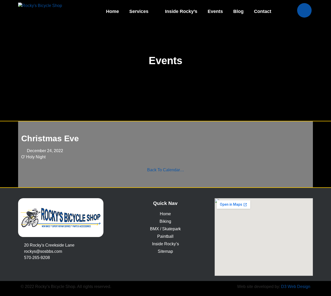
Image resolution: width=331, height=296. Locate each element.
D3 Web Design (295, 286)
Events (215, 11)
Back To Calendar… (165, 170)
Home (112, 11)
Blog (238, 11)
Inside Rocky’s (181, 11)
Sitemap (165, 251)
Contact (262, 11)
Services (138, 11)
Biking (165, 221)
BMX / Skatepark (165, 229)
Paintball (165, 236)
